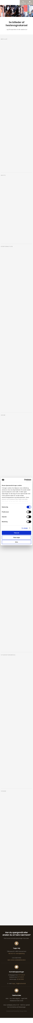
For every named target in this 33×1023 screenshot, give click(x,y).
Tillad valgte (16, 537)
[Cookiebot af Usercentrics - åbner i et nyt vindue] (24, 480)
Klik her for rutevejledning (16, 953)
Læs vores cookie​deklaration (16, 960)
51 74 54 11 (22, 975)
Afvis (16, 542)
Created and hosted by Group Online (16, 1011)
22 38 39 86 (20, 979)
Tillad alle (16, 533)
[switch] (29, 512)
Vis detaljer (25, 528)
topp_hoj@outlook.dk (19, 983)
